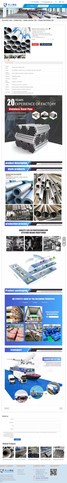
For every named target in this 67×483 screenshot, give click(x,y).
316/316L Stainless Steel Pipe (33, 459)
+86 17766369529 (35, 1)
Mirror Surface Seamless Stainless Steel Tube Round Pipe (8, 459)
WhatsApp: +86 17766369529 (42, 478)
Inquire (35, 44)
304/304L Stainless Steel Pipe (21, 459)
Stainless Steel (43, 6)
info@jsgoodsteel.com (43, 479)
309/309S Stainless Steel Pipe (58, 459)
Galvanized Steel (21, 473)
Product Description (9, 62)
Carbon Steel (20, 471)
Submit (17, 439)
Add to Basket (47, 44)
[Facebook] (56, 2)
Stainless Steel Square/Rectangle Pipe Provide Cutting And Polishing (46, 459)
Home (32, 6)
